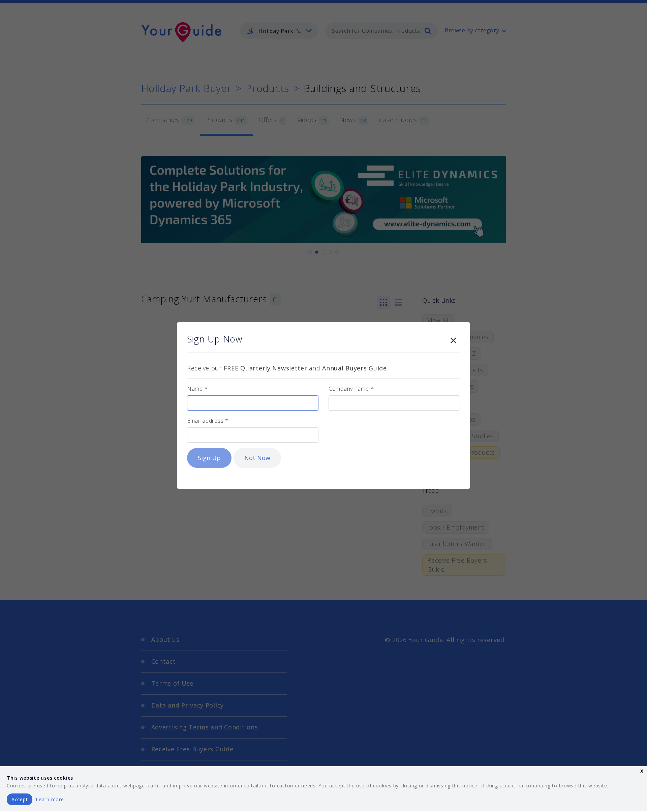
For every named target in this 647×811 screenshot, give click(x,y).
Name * (197, 388)
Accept (19, 799)
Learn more (50, 799)
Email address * (207, 420)
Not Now (257, 458)
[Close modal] (453, 339)
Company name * (351, 388)
